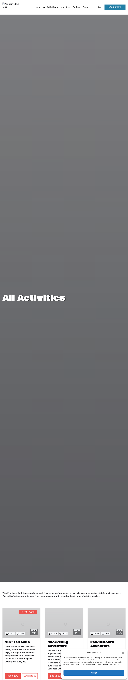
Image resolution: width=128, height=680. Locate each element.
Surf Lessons (17, 642)
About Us (65, 7)
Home (37, 7)
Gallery (76, 7)
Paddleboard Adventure (102, 644)
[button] (123, 652)
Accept (94, 673)
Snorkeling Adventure (58, 644)
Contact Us (88, 7)
